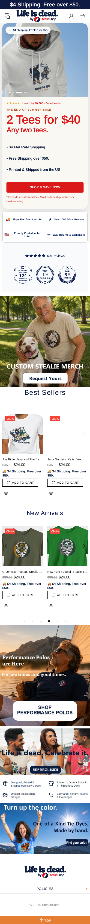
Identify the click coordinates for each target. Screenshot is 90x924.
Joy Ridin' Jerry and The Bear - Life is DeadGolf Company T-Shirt (22, 459)
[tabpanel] (22, 572)
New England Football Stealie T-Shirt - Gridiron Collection (22, 571)
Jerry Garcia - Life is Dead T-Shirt (67, 459)
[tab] (6, 92)
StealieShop (37, 16)
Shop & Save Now (45, 187)
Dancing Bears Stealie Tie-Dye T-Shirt (67, 571)
